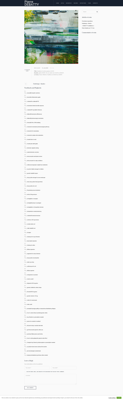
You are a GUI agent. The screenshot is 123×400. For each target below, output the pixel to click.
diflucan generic (30, 270)
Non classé (37, 68)
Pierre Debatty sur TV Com (88, 28)
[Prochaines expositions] (51, 36)
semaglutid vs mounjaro (32, 198)
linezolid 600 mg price (32, 291)
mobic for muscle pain (32, 300)
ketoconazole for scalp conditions (34, 160)
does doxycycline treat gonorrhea (34, 181)
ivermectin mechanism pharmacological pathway (38, 126)
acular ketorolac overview (33, 152)
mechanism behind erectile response (35, 105)
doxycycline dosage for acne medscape (36, 177)
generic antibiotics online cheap (34, 287)
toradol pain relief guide (32, 143)
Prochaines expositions (87, 21)
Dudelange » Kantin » (39, 84)
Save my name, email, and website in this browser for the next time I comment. (45, 371)
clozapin (29, 232)
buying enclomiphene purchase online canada (37, 355)
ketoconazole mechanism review (34, 156)
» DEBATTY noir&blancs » (88, 25)
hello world (29, 304)
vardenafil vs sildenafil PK (33, 101)
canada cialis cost (31, 224)
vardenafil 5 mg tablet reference (34, 109)
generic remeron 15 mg (32, 296)
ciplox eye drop (30, 262)
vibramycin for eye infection (33, 236)
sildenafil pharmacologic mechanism (35, 118)
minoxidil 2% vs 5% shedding (33, 122)
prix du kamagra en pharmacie (34, 350)
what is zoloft (30, 279)
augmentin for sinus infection (33, 253)
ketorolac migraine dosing (33, 148)
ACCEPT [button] (119, 397)
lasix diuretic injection (32, 241)
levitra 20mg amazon (32, 194)
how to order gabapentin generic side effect (37, 338)
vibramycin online (31, 245)
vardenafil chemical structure (33, 215)
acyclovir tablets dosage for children (35, 169)
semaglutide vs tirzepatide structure (35, 207)
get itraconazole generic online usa (35, 329)
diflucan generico (31, 249)
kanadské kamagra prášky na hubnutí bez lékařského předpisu (41, 308)
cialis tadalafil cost (31, 228)
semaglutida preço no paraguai (34, 202)
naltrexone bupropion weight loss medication (37, 164)
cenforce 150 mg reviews (33, 219)
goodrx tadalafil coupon (32, 173)
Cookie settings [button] (112, 397)
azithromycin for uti (31, 266)
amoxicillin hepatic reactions (33, 93)
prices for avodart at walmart (34, 321)
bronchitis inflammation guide (33, 97)
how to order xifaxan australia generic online (37, 312)
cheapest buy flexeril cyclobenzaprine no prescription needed (41, 342)
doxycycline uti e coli (31, 186)
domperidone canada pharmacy (34, 211)
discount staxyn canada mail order (35, 325)
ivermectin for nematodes (33, 131)
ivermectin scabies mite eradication (35, 135)
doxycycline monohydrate (33, 257)
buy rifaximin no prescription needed (35, 317)
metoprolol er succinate (32, 274)
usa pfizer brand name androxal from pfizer (37, 346)
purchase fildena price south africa (35, 334)
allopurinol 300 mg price (32, 283)
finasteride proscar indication (33, 190)
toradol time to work (31, 139)
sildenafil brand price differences (34, 114)
